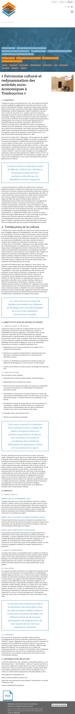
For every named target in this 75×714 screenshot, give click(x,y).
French (70, 2)
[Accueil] (8, 9)
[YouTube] (72, 7)
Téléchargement (7, 706)
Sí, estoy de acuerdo (59, 705)
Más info (17, 712)
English (54, 2)
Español (62, 2)
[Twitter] (69, 7)
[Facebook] (66, 7)
